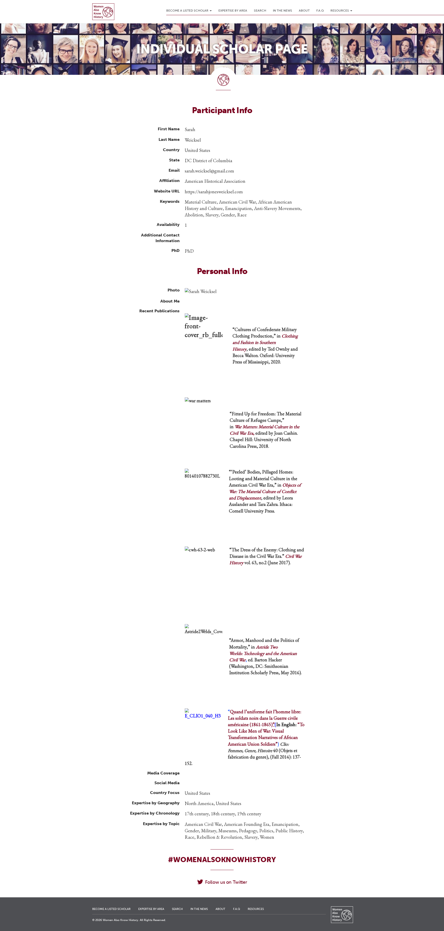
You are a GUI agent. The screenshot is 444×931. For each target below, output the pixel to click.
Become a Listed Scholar (187, 10)
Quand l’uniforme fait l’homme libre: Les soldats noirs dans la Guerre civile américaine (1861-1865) (265, 718)
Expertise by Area (232, 10)
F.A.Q (320, 10)
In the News (282, 10)
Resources (340, 10)
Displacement (249, 498)
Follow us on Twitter (226, 882)
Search (260, 10)
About (304, 10)
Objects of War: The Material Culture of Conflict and (265, 491)
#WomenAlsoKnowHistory (222, 859)
